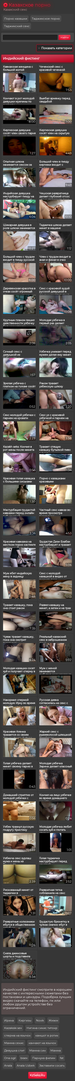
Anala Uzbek (26, 1065)
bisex (23, 1058)
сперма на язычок (17, 1035)
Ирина (9, 1020)
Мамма (55, 1050)
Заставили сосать (51, 1065)
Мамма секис (14, 1043)
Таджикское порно (46, 18)
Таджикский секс (17, 26)
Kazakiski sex (13, 1028)
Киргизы (25, 1020)
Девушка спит (14, 1050)
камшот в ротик (46, 1035)
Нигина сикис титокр (42, 1028)
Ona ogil (10, 1058)
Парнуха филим (43, 1058)
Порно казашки (15, 18)
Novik (40, 1020)
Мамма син (37, 1050)
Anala (8, 1065)
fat (62, 1058)
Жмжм (53, 1020)
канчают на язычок (42, 1043)
